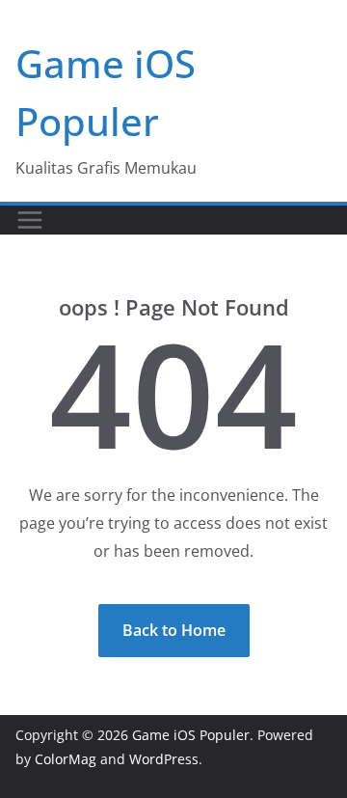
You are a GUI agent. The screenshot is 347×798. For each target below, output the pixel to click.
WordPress (164, 759)
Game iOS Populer (191, 735)
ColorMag (65, 759)
